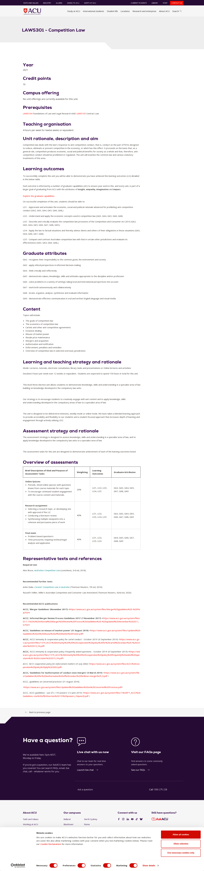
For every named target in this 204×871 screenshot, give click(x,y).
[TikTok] (137, 819)
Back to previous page (40, 712)
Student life (112, 11)
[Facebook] (119, 819)
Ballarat (67, 819)
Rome (87, 824)
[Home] (32, 11)
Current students (139, 3)
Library (155, 3)
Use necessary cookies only (180, 853)
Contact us (177, 3)
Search (175, 11)
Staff (165, 3)
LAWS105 (81, 113)
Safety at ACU (90, 3)
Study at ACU (73, 11)
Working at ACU (30, 824)
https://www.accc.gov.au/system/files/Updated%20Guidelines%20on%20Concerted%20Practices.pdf (73, 687)
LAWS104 (28, 113)
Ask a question (85, 789)
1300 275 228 (160, 789)
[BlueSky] (141, 819)
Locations (125, 11)
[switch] (81, 865)
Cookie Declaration (50, 844)
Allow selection (180, 843)
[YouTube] (132, 819)
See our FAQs (138, 769)
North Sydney (90, 819)
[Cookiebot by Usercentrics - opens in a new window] (18, 865)
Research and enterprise (144, 11)
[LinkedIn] (128, 819)
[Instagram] (123, 819)
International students (93, 11)
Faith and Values (30, 3)
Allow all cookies (181, 834)
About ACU (164, 11)
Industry (47, 3)
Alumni (59, 3)
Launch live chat (85, 769)
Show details (149, 865)
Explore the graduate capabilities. (39, 196)
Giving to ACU (73, 3)
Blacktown (68, 824)
